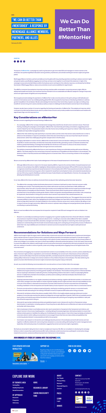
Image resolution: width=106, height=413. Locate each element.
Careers (59, 388)
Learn (59, 398)
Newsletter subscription (20, 363)
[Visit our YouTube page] (89, 350)
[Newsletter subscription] (25, 356)
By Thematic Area (19, 382)
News (35, 382)
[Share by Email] (24, 61)
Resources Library (40, 388)
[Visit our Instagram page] (74, 350)
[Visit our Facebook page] (84, 350)
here (37, 112)
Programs (16, 400)
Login (58, 401)
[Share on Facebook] (15, 61)
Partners (59, 383)
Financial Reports (62, 386)
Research (15, 397)
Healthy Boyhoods (18, 388)
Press (59, 393)
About (59, 375)
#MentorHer (25, 70)
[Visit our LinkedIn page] (69, 350)
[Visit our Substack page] (79, 350)
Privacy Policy (61, 381)
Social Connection (18, 390)
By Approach (17, 395)
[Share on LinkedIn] (21, 61)
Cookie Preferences (81, 407)
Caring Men (16, 385)
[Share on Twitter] (18, 61)
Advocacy (16, 403)
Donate (42, 361)
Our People (60, 378)
